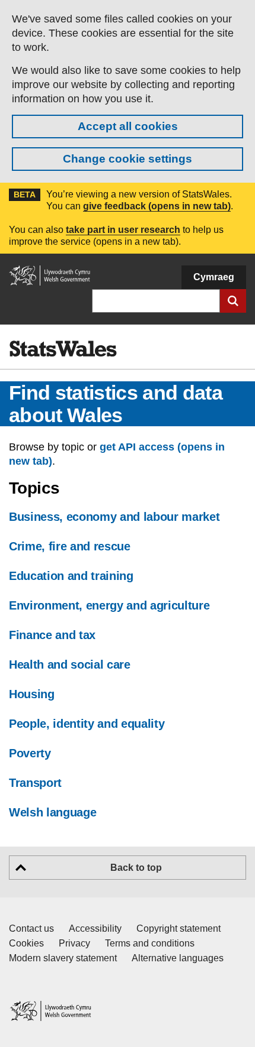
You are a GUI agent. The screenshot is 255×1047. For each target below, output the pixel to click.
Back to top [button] (136, 868)
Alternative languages (178, 958)
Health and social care (69, 664)
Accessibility (95, 928)
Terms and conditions (150, 943)
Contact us (31, 928)
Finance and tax (52, 634)
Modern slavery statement (63, 958)
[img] (63, 349)
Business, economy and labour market (114, 516)
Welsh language (52, 812)
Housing (32, 694)
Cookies (26, 943)
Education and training (71, 575)
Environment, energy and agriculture (109, 605)
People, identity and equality (86, 723)
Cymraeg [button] (213, 277)
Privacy (74, 943)
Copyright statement (178, 928)
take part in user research (123, 230)
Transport (35, 782)
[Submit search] (233, 301)
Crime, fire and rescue (69, 546)
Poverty (30, 753)
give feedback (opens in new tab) (157, 206)
